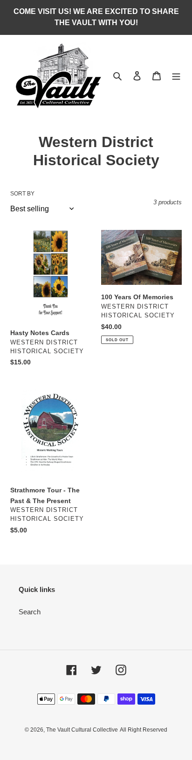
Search (30, 612)
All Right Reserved (143, 729)
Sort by (22, 193)
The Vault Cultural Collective (82, 729)
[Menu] (176, 76)
